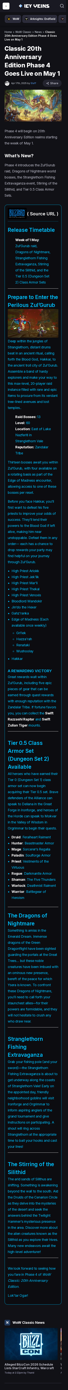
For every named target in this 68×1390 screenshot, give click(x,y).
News (38, 31)
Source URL (42, 213)
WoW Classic (23, 31)
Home (8, 31)
